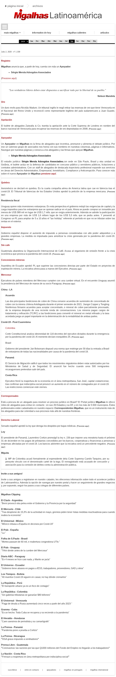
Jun (60, 41)
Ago (71, 41)
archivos (38, 6)
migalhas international (99, 670)
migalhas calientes (76, 32)
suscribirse (12, 670)
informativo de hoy (41, 32)
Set (77, 41)
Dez (94, 41)
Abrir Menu (4, 27)
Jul (66, 41)
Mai (54, 41)
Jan (31, 41)
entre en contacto (32, 670)
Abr (49, 41)
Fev (37, 41)
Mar (43, 41)
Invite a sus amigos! (11, 473)
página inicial (15, 6)
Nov (88, 41)
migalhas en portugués (73, 670)
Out (82, 41)
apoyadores (51, 670)
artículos (104, 32)
